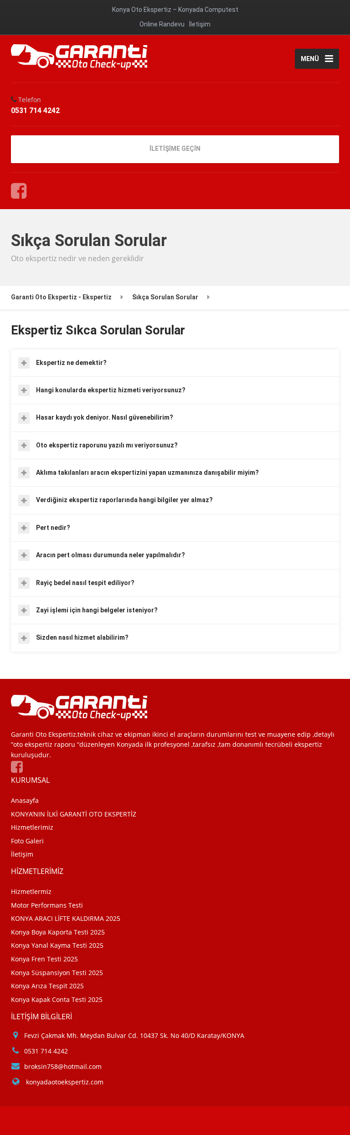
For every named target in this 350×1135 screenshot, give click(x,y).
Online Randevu (162, 24)
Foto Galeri (27, 841)
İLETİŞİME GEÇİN (175, 148)
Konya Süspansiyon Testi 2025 (57, 972)
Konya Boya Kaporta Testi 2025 (58, 932)
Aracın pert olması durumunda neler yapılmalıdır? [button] (110, 555)
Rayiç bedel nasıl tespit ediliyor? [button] (85, 582)
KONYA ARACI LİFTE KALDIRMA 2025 (65, 918)
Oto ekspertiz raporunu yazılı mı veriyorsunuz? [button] (107, 445)
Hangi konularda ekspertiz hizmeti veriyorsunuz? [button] (110, 390)
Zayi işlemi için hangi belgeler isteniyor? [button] (97, 610)
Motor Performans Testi (47, 905)
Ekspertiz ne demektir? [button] (71, 362)
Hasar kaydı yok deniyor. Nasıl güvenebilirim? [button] (104, 417)
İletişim (200, 24)
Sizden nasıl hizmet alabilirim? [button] (82, 637)
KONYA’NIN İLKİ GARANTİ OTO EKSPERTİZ (73, 814)
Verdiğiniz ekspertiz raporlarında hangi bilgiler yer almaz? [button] (124, 499)
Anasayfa (25, 800)
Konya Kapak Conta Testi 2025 (57, 999)
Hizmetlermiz (31, 891)
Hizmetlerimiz (32, 827)
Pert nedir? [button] (53, 527)
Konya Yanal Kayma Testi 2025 (57, 945)
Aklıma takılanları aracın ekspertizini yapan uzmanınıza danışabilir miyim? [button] (147, 472)
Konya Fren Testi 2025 (44, 959)
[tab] (175, 362)
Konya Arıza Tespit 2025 (47, 985)
